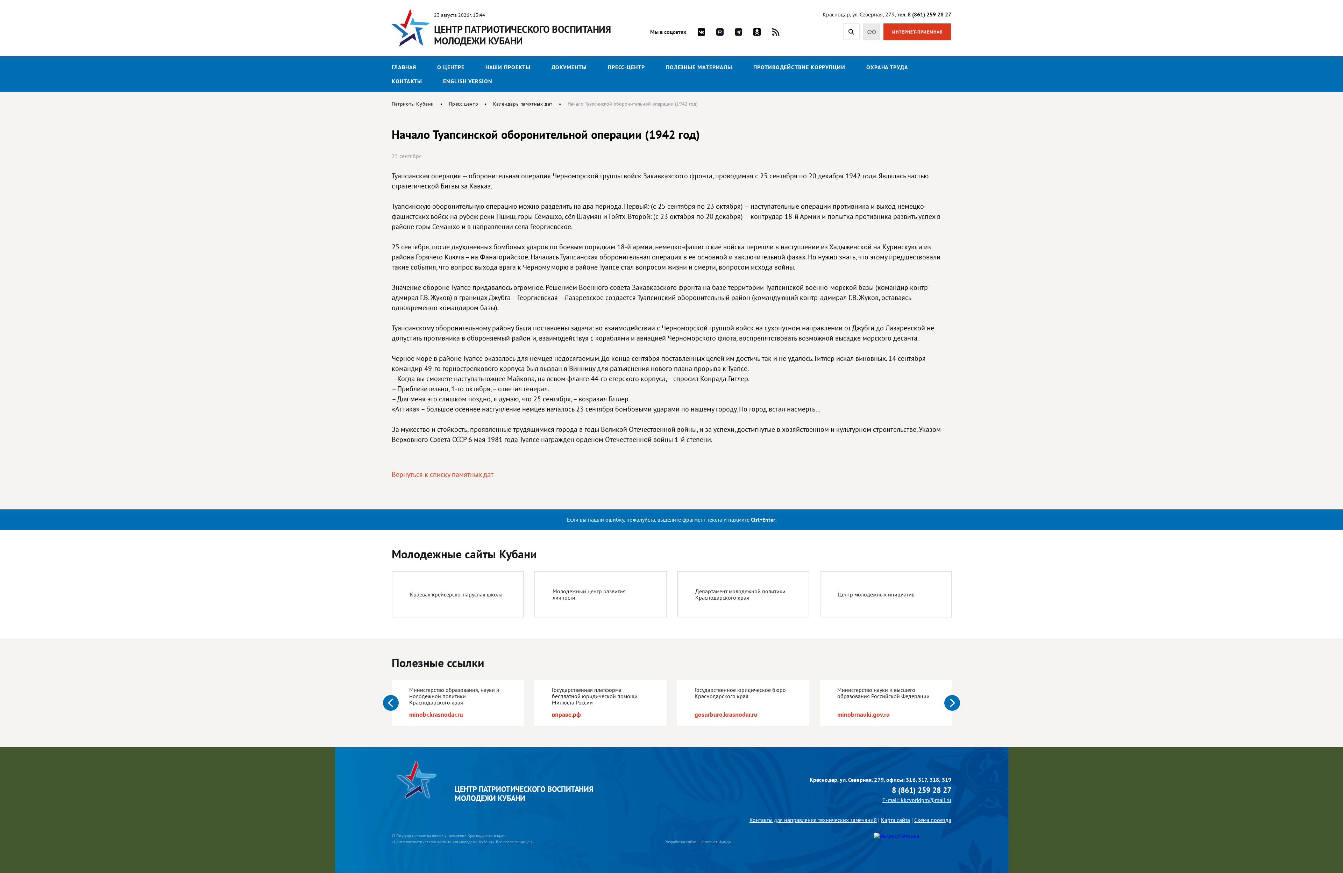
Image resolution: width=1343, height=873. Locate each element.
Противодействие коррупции (799, 67)
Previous (391, 703)
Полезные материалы (699, 67)
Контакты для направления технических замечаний (813, 819)
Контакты (407, 81)
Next (952, 703)
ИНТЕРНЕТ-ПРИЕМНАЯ (917, 32)
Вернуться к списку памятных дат (442, 474)
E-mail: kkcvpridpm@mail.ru (916, 800)
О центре (450, 67)
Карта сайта (895, 819)
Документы (569, 67)
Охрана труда (887, 67)
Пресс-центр (626, 67)
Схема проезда (932, 819)
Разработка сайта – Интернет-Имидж (698, 841)
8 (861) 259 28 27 (921, 790)
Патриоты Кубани (413, 104)
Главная (404, 67)
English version (467, 81)
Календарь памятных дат (523, 104)
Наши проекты (508, 67)
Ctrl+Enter (763, 519)
